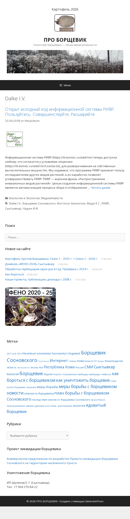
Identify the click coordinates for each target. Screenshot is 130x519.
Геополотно (43, 361)
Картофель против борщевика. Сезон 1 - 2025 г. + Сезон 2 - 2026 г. (51, 259)
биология (13, 374)
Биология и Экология (24, 198)
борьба (48, 374)
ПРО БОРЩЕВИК (65, 39)
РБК (41, 367)
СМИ (88, 367)
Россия (79, 367)
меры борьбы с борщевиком (88, 386)
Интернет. (59, 360)
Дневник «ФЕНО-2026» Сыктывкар (29, 264)
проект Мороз (98, 399)
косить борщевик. (16, 387)
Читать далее (100, 188)
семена (30, 405)
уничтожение (65, 405)
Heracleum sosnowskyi (36, 353)
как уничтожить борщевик (83, 380)
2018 (14, 354)
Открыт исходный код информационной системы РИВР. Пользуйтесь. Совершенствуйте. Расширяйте (60, 111)
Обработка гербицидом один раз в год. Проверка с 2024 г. (47, 269)
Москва (34, 367)
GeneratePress (94, 501)
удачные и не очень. (46, 405)
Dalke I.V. (15, 203)
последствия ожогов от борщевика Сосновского (61, 399)
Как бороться (14, 274)
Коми (80, 361)
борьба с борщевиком (65, 374)
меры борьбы (47, 387)
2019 (19, 353)
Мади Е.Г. (93, 203)
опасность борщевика (39, 393)
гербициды (94, 374)
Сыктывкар (13, 208)
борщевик (31, 373)
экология (79, 406)
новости (15, 393)
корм (113, 381)
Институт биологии (71, 203)
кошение (31, 387)
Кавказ (73, 361)
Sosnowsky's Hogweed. (66, 353)
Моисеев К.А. (24, 367)
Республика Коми (59, 366)
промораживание (16, 405)
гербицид (82, 374)
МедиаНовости (52, 198)
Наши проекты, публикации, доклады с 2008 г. (38, 279)
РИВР (105, 203)
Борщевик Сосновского (39, 203)
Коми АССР (91, 361)
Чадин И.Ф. (31, 208)
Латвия (101, 361)
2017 (9, 353)
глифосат (106, 374)
